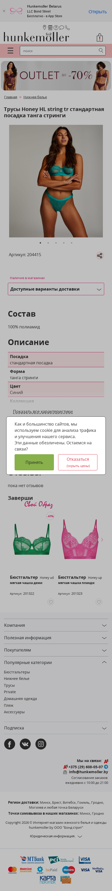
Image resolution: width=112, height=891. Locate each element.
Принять (34, 462)
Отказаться (78, 462)
